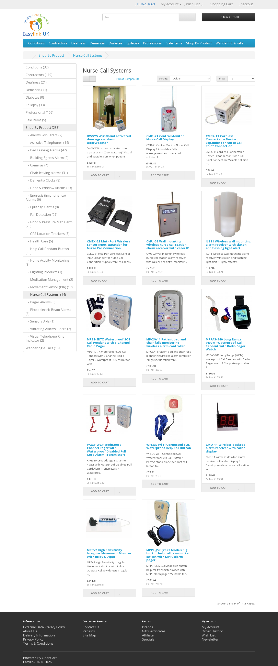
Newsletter (210, 639)
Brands (147, 627)
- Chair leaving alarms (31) (47, 173)
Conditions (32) (37, 67)
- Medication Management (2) (49, 279)
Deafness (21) (36, 82)
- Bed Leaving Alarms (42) (46, 150)
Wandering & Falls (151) (43, 348)
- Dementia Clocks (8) (43, 180)
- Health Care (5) (39, 241)
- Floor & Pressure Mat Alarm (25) (49, 224)
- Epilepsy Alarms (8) (42, 207)
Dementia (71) (36, 90)
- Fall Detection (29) (41, 214)
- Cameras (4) (37, 165)
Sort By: (163, 78)
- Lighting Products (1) (44, 272)
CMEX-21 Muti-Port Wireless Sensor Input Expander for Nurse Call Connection (108, 244)
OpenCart (49, 658)
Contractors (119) (39, 75)
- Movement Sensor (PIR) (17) (49, 287)
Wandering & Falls (229, 43)
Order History (212, 631)
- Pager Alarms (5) (40, 302)
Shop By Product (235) (42, 127)
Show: (222, 78)
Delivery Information (39, 635)
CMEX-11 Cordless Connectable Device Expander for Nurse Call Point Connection (224, 141)
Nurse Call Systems (87, 55)
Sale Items (174, 43)
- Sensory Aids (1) (40, 321)
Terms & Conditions (38, 643)
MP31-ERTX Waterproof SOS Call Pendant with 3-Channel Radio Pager (108, 342)
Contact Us (91, 627)
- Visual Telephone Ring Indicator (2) (45, 338)
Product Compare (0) (127, 79)
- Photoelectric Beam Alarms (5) (48, 311)
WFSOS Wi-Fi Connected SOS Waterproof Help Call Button (168, 446)
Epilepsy (132, 43)
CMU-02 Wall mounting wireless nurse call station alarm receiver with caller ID (167, 244)
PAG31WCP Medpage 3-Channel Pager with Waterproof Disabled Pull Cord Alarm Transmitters (106, 450)
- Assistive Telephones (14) (47, 142)
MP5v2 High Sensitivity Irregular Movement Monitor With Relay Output (109, 553)
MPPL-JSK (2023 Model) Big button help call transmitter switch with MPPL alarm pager (168, 555)
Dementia (97, 43)
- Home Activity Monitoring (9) (47, 262)
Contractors (58, 43)
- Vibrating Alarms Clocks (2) (48, 329)
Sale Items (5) (36, 120)
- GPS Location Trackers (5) (47, 233)
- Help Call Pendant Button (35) (47, 251)
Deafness (78, 43)
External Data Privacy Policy (44, 627)
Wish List (209, 635)
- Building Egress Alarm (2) (47, 157)
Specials (148, 639)
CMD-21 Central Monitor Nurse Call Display (165, 137)
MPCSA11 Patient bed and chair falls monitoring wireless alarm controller (166, 342)
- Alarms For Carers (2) (44, 135)
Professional (152, 43)
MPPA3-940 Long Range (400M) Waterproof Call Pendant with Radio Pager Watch (225, 344)
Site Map (89, 635)
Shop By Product (199, 43)
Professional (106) (39, 112)
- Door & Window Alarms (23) (49, 188)
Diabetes (115, 43)
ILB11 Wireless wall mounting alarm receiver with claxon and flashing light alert (228, 244)
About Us (30, 631)
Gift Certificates (153, 631)
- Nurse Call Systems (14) (46, 294)
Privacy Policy (33, 639)
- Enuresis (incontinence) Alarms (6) (46, 197)
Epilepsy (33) (35, 105)
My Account (210, 627)
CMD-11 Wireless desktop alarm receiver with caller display (225, 448)
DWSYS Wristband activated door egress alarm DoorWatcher (109, 139)
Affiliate (148, 635)
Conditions (36, 43)
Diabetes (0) (35, 97)
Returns (89, 631)
